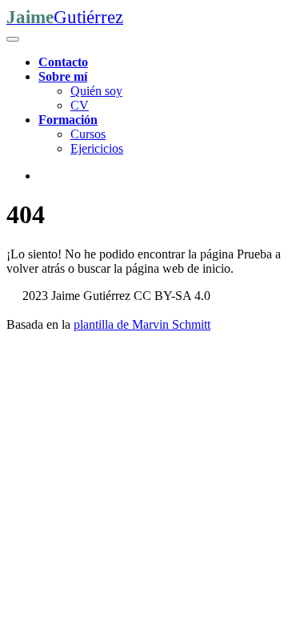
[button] (62, 76)
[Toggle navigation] (12, 39)
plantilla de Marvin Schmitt (142, 324)
